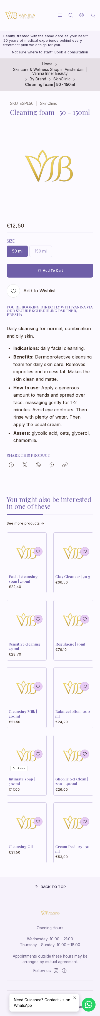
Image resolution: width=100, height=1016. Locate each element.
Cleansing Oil (21, 846)
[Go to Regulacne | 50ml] (73, 620)
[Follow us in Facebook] (64, 970)
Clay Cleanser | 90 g (73, 576)
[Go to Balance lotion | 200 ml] (73, 687)
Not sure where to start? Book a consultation (50, 52)
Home (47, 64)
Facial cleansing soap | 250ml (23, 579)
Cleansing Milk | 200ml (23, 713)
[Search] (70, 15)
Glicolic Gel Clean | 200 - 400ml (71, 781)
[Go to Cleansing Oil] (27, 822)
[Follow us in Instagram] (56, 970)
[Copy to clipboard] (64, 465)
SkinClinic (62, 79)
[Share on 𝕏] (24, 465)
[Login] (81, 15)
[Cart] (93, 15)
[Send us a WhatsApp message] (89, 1005)
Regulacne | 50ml (70, 643)
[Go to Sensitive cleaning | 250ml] (27, 620)
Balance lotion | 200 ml (72, 713)
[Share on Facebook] (11, 465)
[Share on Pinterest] (51, 465)
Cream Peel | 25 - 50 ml (72, 849)
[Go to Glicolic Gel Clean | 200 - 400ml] (73, 755)
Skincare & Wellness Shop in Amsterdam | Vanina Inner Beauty (50, 71)
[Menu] (60, 15)
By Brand (38, 79)
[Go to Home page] (20, 15)
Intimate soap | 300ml (22, 781)
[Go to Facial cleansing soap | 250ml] (27, 552)
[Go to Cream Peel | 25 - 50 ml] (73, 822)
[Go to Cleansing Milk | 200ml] (27, 687)
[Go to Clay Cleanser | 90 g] (73, 552)
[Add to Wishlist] (38, 551)
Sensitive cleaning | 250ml (25, 646)
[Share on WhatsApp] (38, 465)
